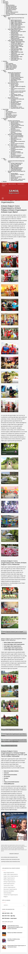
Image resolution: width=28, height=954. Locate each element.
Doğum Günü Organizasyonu (11, 876)
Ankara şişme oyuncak (16, 849)
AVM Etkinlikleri (7, 893)
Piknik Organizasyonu (9, 880)
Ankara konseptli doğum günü (7, 848)
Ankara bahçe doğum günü (15, 845)
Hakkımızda (4, 183)
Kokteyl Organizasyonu (9, 881)
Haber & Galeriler (12, 183)
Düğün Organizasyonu (9, 878)
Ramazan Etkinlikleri (9, 891)
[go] (24, 905)
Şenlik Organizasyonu (9, 883)
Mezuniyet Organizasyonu (10, 889)
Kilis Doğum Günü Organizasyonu (9, 857)
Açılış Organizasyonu (9, 872)
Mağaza (3, 185)
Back (7, 4)
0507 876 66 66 (5, 918)
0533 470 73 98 (5, 915)
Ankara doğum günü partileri (10, 847)
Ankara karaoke (20, 847)
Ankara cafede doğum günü (14, 846)
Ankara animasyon (5, 845)
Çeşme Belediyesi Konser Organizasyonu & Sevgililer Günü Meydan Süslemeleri (15, 927)
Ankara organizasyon (19, 848)
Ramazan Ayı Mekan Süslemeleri (14, 932)
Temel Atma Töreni (8, 885)
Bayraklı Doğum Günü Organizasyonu (10, 859)
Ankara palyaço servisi (6, 849)
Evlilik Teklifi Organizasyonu (11, 874)
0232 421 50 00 (5, 913)
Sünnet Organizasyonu (9, 887)
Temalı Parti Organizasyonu (11, 894)
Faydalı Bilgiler (20, 183)
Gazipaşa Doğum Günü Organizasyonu (10, 861)
